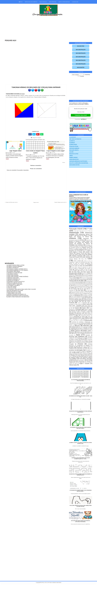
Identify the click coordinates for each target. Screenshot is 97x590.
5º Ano (89, 230)
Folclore (77, 308)
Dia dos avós (83, 288)
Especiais (83, 300)
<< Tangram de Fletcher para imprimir (11, 202)
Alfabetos (72, 238)
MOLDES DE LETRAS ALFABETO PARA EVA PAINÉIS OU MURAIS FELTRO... (80, 475)
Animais (82, 240)
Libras (77, 323)
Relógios (71, 353)
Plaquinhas (73, 342)
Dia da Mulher (76, 277)
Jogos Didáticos (85, 318)
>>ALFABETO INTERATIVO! (12, 267)
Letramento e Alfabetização (84, 321)
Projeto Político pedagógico (85, 346)
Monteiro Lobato (76, 333)
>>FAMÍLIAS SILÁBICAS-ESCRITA (14, 283)
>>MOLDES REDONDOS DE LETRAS (14, 290)
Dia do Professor (86, 286)
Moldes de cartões (88, 329)
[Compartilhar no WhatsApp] (42, 90)
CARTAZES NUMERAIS (74, 148)
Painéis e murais (74, 339)
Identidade (71, 313)
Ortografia (79, 337)
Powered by (77, 119)
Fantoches (84, 302)
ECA (72, 296)
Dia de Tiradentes (80, 281)
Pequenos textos (87, 340)
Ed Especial (77, 296)
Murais (83, 333)
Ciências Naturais (73, 259)
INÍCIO (21, 1)
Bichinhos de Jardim (73, 248)
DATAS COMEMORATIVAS (64, 1)
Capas (88, 253)
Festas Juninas (72, 306)
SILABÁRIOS (72, 142)
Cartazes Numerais (77, 256)
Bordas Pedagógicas (79, 249)
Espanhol (77, 300)
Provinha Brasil (79, 348)
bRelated (63, 162)
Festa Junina (86, 304)
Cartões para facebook (74, 257)
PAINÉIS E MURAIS (73, 157)
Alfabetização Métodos (84, 234)
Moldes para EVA (80, 332)
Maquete (81, 324)
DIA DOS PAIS (80, 46)
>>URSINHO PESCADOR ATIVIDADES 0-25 (16, 294)
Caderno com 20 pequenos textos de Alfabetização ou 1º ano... (80, 458)
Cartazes (89, 254)
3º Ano (79, 230)
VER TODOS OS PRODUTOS (75, 139)
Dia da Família (85, 276)
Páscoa (82, 339)
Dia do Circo (71, 284)
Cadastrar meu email (81, 115)
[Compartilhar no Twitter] (32, 90)
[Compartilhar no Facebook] (29, 90)
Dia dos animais (73, 288)
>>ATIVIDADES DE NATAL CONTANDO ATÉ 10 (16, 269)
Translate (82, 76)
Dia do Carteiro (88, 282)
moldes (72, 329)
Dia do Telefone (80, 287)
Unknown (7, 152)
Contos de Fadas (78, 265)
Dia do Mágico (85, 285)
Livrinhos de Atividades (86, 323)
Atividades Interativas (75, 247)
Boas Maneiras (83, 248)
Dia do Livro (77, 285)
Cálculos (88, 252)
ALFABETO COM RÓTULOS (75, 235)
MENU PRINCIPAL (52, 1)
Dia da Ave (86, 275)
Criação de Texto (84, 269)
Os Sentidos (85, 337)
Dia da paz (84, 277)
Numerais (71, 336)
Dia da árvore (78, 275)
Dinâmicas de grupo (75, 292)
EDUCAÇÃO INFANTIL (74, 150)
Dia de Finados (89, 280)
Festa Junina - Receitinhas (75, 305)
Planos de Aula (89, 341)
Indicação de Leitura (82, 314)
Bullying (83, 250)
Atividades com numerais (76, 245)
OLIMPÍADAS (81, 336)
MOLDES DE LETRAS (73, 153)
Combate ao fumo (87, 260)
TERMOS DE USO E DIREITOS (31, 1)
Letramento (74, 321)
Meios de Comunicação (83, 327)
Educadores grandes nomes (75, 299)
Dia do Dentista (78, 284)
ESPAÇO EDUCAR (45, 582)
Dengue (88, 273)
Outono (90, 337)
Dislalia (76, 293)
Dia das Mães (80, 280)
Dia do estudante (86, 284)
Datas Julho (77, 270)
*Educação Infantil (75, 229)
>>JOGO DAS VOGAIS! (11, 286)
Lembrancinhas (88, 320)
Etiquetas (76, 301)
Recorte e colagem (81, 351)
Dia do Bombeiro (79, 283)
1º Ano (89, 229)
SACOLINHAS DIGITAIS (74, 164)
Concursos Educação (73, 264)
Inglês (76, 315)
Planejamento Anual (80, 341)
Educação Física (77, 297)
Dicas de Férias (88, 291)
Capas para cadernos (74, 254)
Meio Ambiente (72, 327)
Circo (82, 259)
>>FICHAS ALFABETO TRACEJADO (14, 284)
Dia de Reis (72, 281)
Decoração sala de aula (74, 273)
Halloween (73, 310)
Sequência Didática (75, 357)
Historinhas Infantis (76, 311)
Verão (75, 363)
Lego (81, 320)
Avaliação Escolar (86, 247)
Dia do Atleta (71, 282)
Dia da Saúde (89, 277)
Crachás (76, 269)
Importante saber (80, 313)
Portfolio (89, 342)
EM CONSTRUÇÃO (80, 49)
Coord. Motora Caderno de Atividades (79, 267)
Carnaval (83, 254)
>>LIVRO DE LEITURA (11, 288)
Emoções (90, 299)
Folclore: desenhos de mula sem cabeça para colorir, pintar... (81, 506)
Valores (70, 363)
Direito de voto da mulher (86, 292)
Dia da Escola (78, 276)
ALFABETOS (72, 140)
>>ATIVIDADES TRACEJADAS (13, 271)
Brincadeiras (88, 249)
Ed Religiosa (85, 296)
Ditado (85, 293)
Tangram (39, 137)
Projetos (71, 347)
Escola (72, 300)
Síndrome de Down (79, 359)
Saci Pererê (84, 355)
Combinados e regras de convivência (77, 262)
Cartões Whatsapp (86, 257)
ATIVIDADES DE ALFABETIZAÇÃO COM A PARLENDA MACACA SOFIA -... (81, 491)
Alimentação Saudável (73, 240)
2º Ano (74, 230)
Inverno (89, 316)
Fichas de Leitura (80, 306)
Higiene (79, 310)
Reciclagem (80, 350)
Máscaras (77, 325)
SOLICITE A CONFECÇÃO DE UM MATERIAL (78, 163)
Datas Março (77, 271)
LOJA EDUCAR (75, 1)
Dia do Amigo (88, 281)
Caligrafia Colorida (80, 253)
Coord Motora (88, 265)
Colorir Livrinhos (77, 260)
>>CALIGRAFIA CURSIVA (12, 274)
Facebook (71, 302)
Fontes (84, 308)
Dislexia (80, 293)
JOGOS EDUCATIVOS (74, 159)
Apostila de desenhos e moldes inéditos (79, 241)
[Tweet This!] (34, 134)
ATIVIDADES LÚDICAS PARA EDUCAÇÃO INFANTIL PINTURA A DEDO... (80, 428)
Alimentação (86, 238)
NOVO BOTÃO (80, 67)
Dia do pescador (77, 286)
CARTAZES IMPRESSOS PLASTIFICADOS (78, 161)
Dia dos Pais (79, 290)
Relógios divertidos (78, 353)
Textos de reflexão (87, 362)
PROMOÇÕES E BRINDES (82, 347)
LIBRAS (71, 155)
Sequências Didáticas (87, 357)
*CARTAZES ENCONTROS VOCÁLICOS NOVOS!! (17, 295)
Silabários (84, 358)
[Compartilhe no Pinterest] (36, 90)
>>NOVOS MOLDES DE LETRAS (13, 291)
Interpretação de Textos (79, 316)
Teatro (80, 362)
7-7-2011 (13, 152)
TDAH (76, 362)
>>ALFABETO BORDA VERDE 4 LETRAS (15, 265)
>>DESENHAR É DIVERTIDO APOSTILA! (15, 281)
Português (71, 344)
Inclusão (89, 313)
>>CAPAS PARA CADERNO (12, 275)
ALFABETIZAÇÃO (73, 144)
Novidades (88, 335)
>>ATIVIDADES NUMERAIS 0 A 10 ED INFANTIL (17, 270)
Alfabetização (74, 233)
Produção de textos (73, 346)
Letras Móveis (72, 323)
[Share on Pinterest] (38, 134)
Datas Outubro (86, 271)
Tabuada (88, 361)
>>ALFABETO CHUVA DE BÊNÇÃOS (14, 266)
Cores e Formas (78, 268)
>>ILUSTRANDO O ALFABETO (13, 285)
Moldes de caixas (79, 329)
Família (79, 302)
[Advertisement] (45, 28)
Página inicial (36, 202)
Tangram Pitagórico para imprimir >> (60, 202)
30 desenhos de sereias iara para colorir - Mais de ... (80, 396)
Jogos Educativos (74, 318)
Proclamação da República (83, 345)
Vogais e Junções (84, 363)
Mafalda (70, 324)
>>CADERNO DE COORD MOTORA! (14, 272)
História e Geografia (87, 310)
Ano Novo (89, 240)
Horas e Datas (86, 312)
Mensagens (80, 328)
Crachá (70, 269)
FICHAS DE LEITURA (73, 146)
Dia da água (86, 274)
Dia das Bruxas (83, 279)
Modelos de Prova (88, 328)
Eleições (85, 299)
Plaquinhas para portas (81, 342)
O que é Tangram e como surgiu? (56, 151)
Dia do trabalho (87, 287)
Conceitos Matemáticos (85, 263)
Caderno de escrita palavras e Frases (80, 251)
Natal (78, 335)
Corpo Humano (87, 268)
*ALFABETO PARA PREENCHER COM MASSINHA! (17, 296)
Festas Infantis (87, 305)
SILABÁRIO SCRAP (75, 358)
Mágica (75, 324)
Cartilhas (88, 256)
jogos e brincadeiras (73, 319)
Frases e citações (88, 309)
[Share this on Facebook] (30, 134)
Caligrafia (71, 253)
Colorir (90, 259)
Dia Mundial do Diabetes (79, 291)
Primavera (80, 344)
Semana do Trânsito (87, 356)
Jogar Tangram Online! (15, 151)
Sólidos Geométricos (80, 361)
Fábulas (88, 301)
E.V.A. (90, 295)
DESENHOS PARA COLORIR (75, 274)
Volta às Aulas (72, 365)
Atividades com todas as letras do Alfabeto (83, 246)
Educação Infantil (86, 297)
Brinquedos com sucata (74, 250)
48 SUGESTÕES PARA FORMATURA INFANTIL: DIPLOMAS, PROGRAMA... (80, 521)
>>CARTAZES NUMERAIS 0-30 (13, 279)
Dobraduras (77, 295)
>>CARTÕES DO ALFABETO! (12, 280)
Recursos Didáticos (86, 352)
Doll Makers (85, 295)
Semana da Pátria (77, 356)
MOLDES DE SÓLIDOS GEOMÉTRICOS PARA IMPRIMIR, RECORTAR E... (80, 412)
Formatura (78, 309)
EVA (83, 301)
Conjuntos (82, 264)
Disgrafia (71, 293)
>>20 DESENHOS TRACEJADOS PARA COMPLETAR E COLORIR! (21, 289)
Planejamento (71, 341)
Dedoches (84, 273)
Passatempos (79, 340)
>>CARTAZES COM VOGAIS (12, 277)
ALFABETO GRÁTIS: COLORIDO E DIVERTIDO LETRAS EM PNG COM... (80, 443)
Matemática (86, 325)
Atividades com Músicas (83, 243)
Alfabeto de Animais (83, 236)
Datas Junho (85, 270)
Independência (72, 314)
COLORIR (71, 152)
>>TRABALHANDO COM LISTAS (13, 293)
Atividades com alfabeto (75, 242)
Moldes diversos (75, 330)
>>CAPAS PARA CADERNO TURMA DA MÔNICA (17, 276)
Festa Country (78, 304)
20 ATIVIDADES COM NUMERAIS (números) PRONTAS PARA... (80, 380)
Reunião (85, 353)
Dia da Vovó (74, 279)
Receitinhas (71, 350)
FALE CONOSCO (43, 1)
